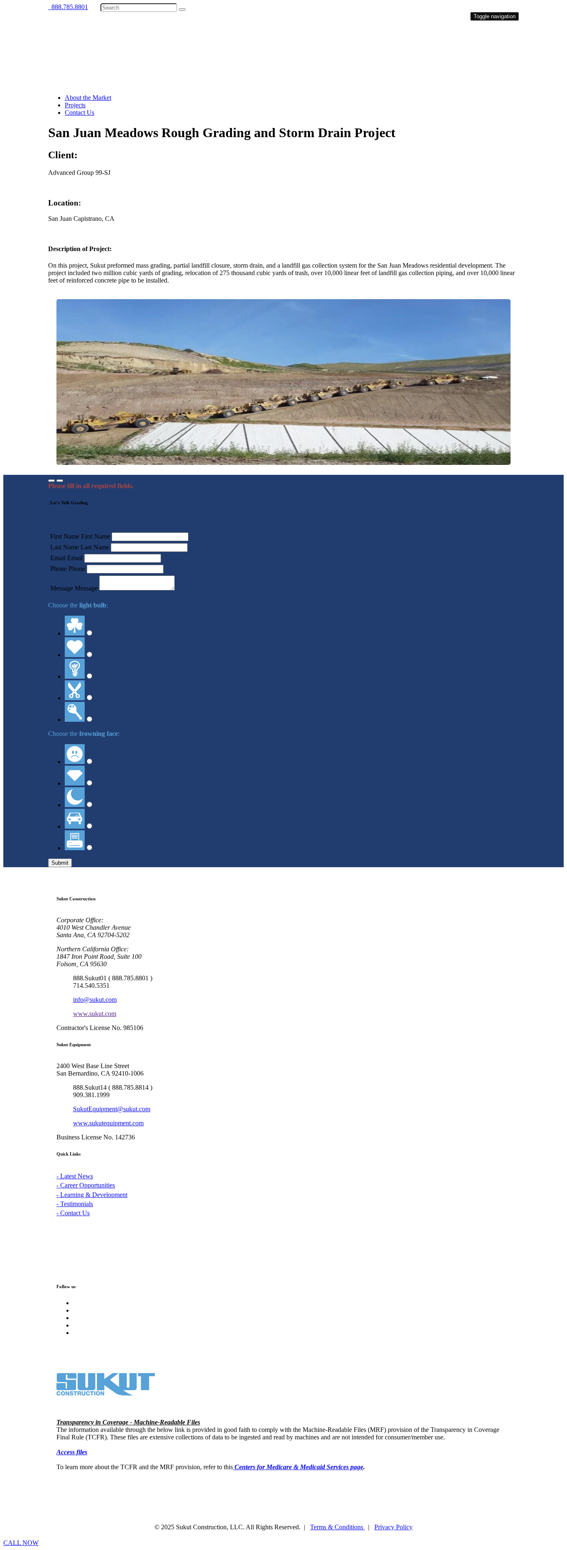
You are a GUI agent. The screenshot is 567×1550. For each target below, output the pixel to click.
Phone (58, 568)
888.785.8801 (68, 6)
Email (58, 557)
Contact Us (79, 112)
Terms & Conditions (337, 1527)
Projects (75, 105)
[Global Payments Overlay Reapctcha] (51, 480)
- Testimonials (74, 1203)
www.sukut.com (94, 1013)
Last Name (64, 547)
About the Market (88, 97)
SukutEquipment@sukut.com (111, 1108)
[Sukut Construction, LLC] (208, 83)
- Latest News (74, 1176)
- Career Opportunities (85, 1185)
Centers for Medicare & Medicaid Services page (299, 1466)
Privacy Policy (393, 1527)
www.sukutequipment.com (108, 1123)
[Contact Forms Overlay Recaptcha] (59, 480)
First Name (64, 536)
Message (61, 588)
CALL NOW (21, 1542)
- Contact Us (73, 1212)
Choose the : (78, 605)
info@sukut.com (95, 999)
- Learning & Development (91, 1194)
